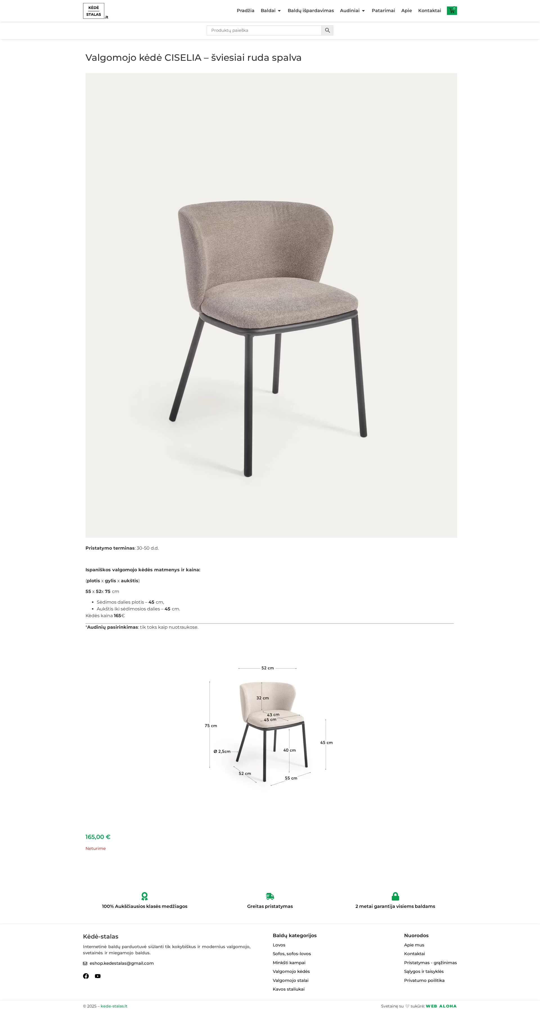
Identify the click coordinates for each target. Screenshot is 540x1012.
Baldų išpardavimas (311, 10)
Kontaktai (429, 10)
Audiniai (350, 10)
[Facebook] (86, 976)
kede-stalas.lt (114, 1006)
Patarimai (383, 10)
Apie (406, 10)
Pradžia (246, 10)
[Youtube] (98, 976)
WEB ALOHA (441, 1006)
